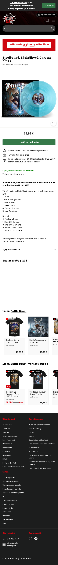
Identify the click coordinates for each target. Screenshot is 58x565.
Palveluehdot (8, 508)
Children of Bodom (10, 436)
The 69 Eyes (7, 424)
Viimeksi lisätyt (35, 428)
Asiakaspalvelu (9, 477)
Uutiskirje (6, 515)
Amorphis (6, 428)
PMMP (5, 459)
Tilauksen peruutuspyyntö (13, 492)
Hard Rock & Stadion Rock (40, 468)
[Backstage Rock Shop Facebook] (35, 538)
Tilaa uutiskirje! (18, 2)
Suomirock (33, 451)
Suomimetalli (34, 448)
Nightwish (7, 455)
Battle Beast (18, 311)
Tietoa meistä (8, 519)
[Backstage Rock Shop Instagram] (30, 538)
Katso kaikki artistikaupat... (14, 467)
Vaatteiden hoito (10, 500)
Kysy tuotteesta (11, 249)
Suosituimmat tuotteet (38, 440)
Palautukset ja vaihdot (12, 489)
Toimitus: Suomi (48, 15)
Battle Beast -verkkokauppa (15, 64)
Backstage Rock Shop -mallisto (42, 444)
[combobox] (29, 28)
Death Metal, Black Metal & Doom (40, 456)
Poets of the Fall (9, 463)
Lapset (32, 432)
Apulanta (6, 432)
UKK (4, 496)
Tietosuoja (7, 512)
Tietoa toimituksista (11, 481)
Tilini (4, 523)
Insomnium (7, 448)
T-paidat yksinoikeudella (39, 424)
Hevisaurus (7, 444)
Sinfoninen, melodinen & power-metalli (42, 463)
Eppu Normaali (9, 440)
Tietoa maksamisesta (12, 485)
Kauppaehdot (8, 504)
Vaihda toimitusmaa (12, 174)
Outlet (31, 436)
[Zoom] (53, 123)
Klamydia (7, 451)
